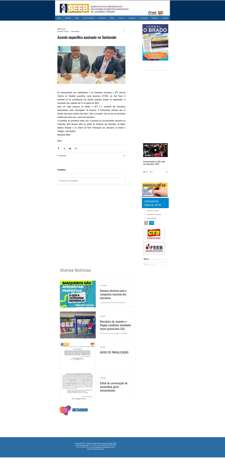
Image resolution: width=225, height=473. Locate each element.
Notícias (59, 141)
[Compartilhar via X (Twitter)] (64, 148)
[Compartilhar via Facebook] (58, 148)
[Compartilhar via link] (76, 148)
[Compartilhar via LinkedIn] (70, 148)
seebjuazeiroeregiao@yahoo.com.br (105, 447)
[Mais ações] (124, 30)
